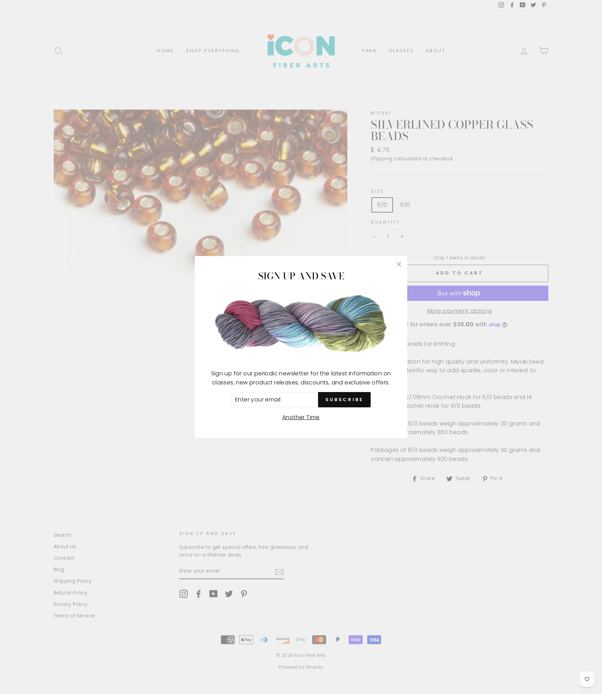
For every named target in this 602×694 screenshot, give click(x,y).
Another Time (301, 417)
